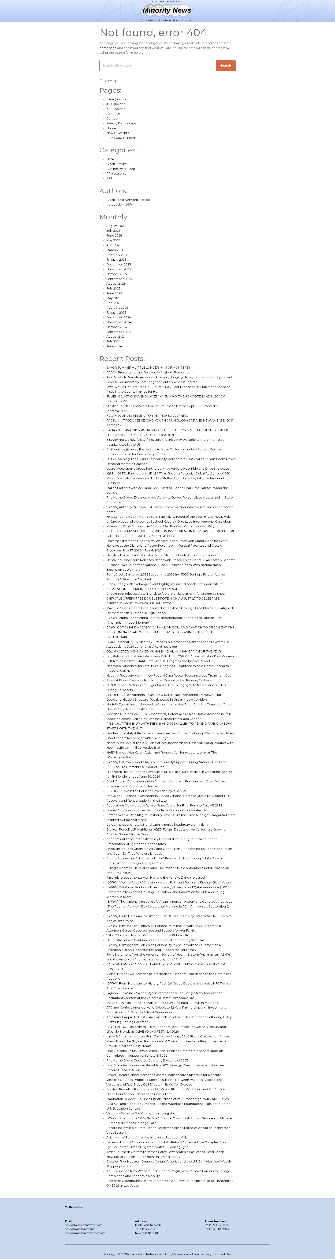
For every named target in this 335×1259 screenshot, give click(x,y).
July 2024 (113, 341)
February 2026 (117, 255)
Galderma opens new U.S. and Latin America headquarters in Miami (157, 824)
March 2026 (115, 250)
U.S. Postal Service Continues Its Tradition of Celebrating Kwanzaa (155, 940)
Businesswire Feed (120, 169)
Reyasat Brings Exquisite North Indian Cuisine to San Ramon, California (159, 680)
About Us (113, 113)
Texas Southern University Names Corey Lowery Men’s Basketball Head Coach (165, 1152)
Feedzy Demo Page (121, 123)
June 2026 (114, 235)
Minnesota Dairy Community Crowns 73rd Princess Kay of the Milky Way (160, 526)
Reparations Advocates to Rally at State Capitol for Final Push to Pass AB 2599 (164, 805)
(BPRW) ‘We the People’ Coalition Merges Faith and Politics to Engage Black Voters (169, 882)
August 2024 (116, 336)
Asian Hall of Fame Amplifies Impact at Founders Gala (147, 1137)
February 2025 (117, 307)
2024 (110, 159)
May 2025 (113, 298)
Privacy (207, 1254)
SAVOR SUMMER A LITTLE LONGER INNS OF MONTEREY (148, 367)
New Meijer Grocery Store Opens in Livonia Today (143, 1156)
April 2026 (113, 245)
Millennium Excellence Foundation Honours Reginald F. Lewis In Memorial (162, 1003)
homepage (108, 48)
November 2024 (118, 322)
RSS (109, 178)
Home (111, 128)
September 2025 (119, 279)
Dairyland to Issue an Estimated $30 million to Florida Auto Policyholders (161, 555)
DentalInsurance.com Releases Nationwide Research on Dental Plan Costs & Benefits (170, 560)
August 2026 (116, 226)
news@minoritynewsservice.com (85, 1233)
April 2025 (113, 303)
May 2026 (113, 240)
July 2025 (113, 288)
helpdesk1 (114, 204)
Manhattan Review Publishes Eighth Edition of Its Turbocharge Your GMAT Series (167, 1099)
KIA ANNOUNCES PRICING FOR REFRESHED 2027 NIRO (147, 415)
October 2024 (116, 327)
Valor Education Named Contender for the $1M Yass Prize (149, 935)
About (195, 1254)
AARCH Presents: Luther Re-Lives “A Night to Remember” (149, 372)
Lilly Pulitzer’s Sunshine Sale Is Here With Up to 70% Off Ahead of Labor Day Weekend (170, 656)
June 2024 (114, 346)
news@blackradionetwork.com (83, 1225)
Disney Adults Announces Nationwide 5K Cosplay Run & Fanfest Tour (158, 810)
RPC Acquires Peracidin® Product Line (135, 767)
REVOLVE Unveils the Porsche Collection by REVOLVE (146, 791)
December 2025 (118, 264)
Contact (112, 118)
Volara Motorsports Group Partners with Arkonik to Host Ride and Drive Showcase (167, 468)
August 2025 (115, 283)
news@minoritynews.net (80, 1229)
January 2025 (116, 312)
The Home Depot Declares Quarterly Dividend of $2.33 (147, 1060)
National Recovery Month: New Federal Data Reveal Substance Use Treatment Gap (169, 675)
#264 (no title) (117, 99)
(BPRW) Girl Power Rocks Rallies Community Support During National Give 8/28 (166, 762)
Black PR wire (116, 164)
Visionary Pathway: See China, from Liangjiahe (140, 1113)
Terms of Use (222, 1254)
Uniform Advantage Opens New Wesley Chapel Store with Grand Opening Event (167, 541)
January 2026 (116, 259)
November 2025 (118, 269)
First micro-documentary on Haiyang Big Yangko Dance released (155, 877)
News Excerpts (117, 133)
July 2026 (113, 230)
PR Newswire (116, 173)
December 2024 (118, 317)
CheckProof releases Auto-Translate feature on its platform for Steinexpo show (165, 593)
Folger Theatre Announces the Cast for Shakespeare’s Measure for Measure (163, 1075)
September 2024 (119, 332)
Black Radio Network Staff (125, 200)
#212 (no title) (116, 109)
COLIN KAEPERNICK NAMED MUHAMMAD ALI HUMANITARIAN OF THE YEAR (163, 651)
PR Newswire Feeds (121, 138)
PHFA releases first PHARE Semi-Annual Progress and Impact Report (158, 661)
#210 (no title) (116, 104)
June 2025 (114, 293)
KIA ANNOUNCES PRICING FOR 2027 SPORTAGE (142, 589)
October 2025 (116, 274)
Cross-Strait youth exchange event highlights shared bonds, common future (164, 584)
